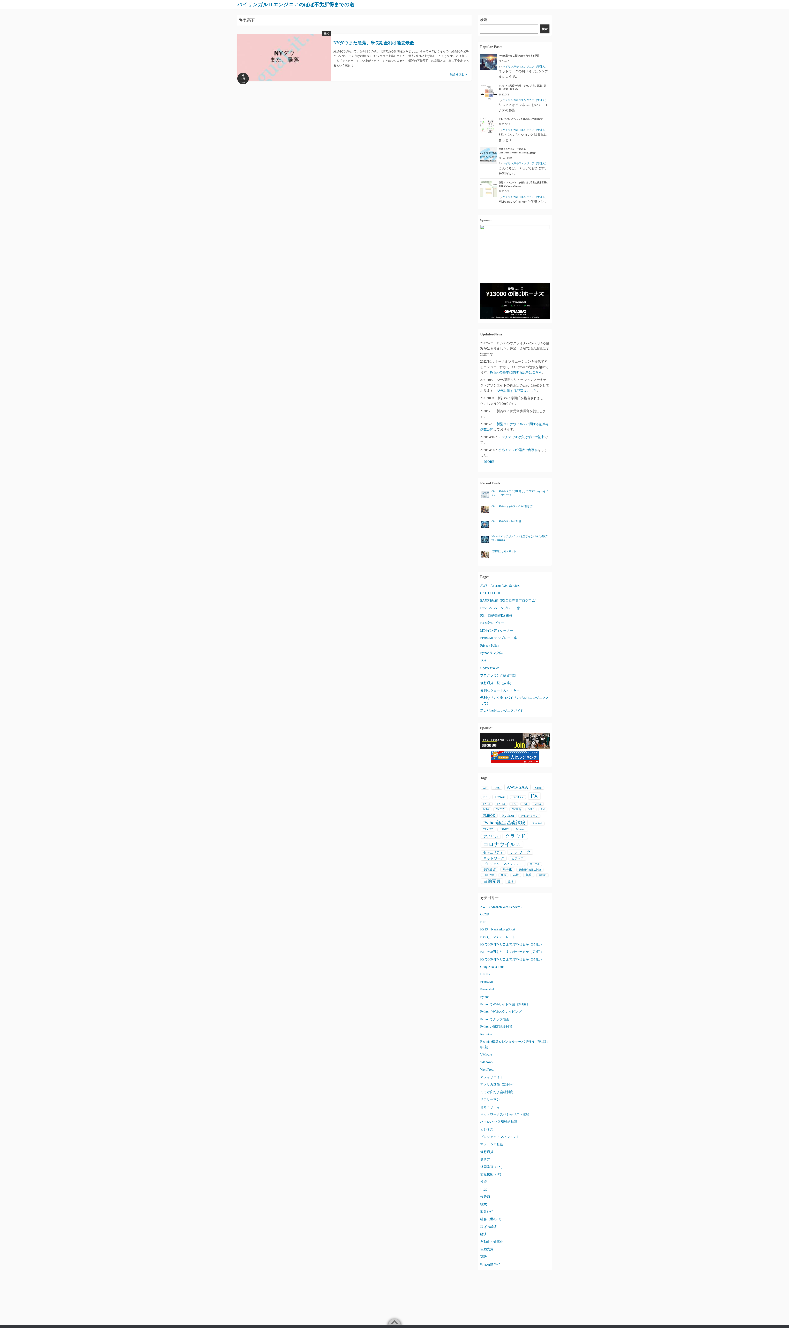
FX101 (486, 804)
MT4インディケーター (496, 630)
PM (543, 809)
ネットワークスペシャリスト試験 (504, 1114)
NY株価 (516, 809)
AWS (497, 787)
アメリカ (490, 836)
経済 (483, 1234)
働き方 (485, 1159)
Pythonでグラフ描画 (494, 1019)
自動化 (542, 875)
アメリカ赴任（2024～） (498, 1084)
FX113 (501, 803)
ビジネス (517, 858)
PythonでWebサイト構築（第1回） (505, 1004)
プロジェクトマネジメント (503, 864)
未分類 (485, 1196)
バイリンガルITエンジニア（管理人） (525, 66)
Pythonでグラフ (529, 815)
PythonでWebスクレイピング (501, 1011)
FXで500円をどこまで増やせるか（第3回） (512, 959)
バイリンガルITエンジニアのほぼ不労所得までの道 (295, 4)
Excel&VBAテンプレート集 (500, 608)
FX (534, 796)
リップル (535, 864)
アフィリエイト (491, 1077)
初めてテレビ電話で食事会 (518, 450)
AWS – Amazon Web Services (500, 585)
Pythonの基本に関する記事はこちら (516, 372)
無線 (529, 875)
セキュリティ (493, 852)
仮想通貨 (489, 869)
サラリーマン (490, 1099)
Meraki (537, 804)
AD (485, 788)
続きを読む (457, 74)
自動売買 (492, 881)
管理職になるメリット (503, 551)
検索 (483, 20)
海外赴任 (486, 1211)
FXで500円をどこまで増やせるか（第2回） (512, 951)
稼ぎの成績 (488, 1226)
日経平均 (488, 875)
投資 (483, 1181)
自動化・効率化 (491, 1241)
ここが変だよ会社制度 (496, 1092)
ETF (483, 922)
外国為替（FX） (492, 1167)
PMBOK (489, 815)
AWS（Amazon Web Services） (502, 907)
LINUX (485, 974)
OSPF (531, 809)
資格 (510, 881)
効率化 (507, 869)
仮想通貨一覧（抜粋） (496, 683)
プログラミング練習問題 (498, 675)
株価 (503, 875)
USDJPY (504, 829)
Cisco (538, 787)
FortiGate (518, 797)
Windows (521, 829)
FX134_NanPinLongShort (497, 929)
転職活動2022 (490, 1264)
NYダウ (500, 809)
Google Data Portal (492, 966)
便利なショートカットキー (500, 690)
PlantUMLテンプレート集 (498, 638)
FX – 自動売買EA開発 (496, 615)
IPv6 (525, 804)
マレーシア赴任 (491, 1144)
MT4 (486, 809)
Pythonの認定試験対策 (496, 1026)
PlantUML (487, 982)
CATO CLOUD (491, 593)
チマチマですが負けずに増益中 (521, 437)
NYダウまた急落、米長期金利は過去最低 (373, 42)
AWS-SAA (517, 787)
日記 (483, 1189)
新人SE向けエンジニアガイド (502, 710)
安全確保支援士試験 (530, 869)
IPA (514, 804)
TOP (483, 660)
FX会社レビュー (492, 623)
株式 (326, 33)
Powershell (487, 989)
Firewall (500, 797)
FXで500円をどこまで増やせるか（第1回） (512, 944)
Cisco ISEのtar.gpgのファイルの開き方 (512, 506)
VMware (486, 1054)
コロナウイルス (502, 844)
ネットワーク (493, 858)
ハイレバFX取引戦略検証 (498, 1122)
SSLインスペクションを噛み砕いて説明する (521, 119)
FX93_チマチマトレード (498, 937)
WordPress (487, 1069)
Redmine (486, 1034)
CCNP (484, 914)
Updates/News (489, 668)
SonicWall (537, 823)
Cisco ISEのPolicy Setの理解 (506, 521)
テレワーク (520, 852)
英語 (483, 1256)
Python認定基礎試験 (504, 822)
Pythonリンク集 (491, 653)
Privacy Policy (489, 645)
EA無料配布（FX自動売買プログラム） (509, 600)
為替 (516, 875)
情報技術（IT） (491, 1174)
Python (508, 815)
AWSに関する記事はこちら (517, 390)
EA (485, 797)
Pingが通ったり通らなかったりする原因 (519, 55)
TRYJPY (488, 829)
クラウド (515, 836)
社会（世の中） (491, 1219)
